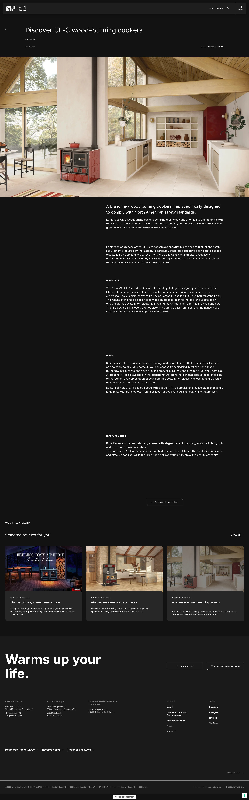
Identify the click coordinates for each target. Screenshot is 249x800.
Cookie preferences (213, 787)
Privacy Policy (199, 787)
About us (171, 731)
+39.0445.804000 (13, 713)
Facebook (212, 46)
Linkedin (220, 46)
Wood (170, 707)
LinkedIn (213, 717)
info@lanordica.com (13, 715)
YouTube (213, 723)
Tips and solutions (176, 720)
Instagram (214, 712)
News (169, 726)
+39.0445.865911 (54, 713)
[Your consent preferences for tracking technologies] (244, 795)
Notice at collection (124, 796)
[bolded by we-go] (235, 787)
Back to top (233, 773)
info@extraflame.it (54, 715)
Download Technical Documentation (177, 713)
